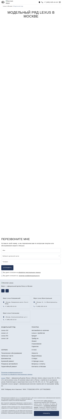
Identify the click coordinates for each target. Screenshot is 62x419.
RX (4, 100)
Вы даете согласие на (22, 272)
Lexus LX (6, 158)
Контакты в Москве (39, 366)
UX (34, 382)
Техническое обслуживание (11, 353)
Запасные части (7, 356)
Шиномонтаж (6, 358)
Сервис (4, 350)
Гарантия (35, 346)
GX (4, 54)
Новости (35, 353)
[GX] (15, 40)
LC (44, 382)
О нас (34, 350)
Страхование (36, 344)
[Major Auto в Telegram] (7, 290)
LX (35, 54)
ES (39, 382)
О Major (34, 358)
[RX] (15, 86)
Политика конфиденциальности (11, 372)
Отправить (7, 267)
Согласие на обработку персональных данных (16, 374)
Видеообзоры (37, 356)
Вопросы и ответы (38, 364)
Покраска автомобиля (9, 364)
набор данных (48, 400)
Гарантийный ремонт (9, 366)
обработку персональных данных (29, 272)
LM (35, 100)
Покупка (35, 327)
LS (42, 382)
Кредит (34, 336)
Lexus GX (6, 134)
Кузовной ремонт (7, 361)
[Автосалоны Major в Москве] (39, 2)
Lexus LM (6, 205)
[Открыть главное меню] (60, 2)
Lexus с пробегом (38, 333)
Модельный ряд (8, 327)
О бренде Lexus (38, 361)
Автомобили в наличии (40, 330)
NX (36, 382)
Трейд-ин (35, 338)
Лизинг (34, 341)
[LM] (46, 86)
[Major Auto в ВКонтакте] (3, 290)
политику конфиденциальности (29, 275)
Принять (46, 413)
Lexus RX (6, 181)
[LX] (46, 40)
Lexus (3, 378)
